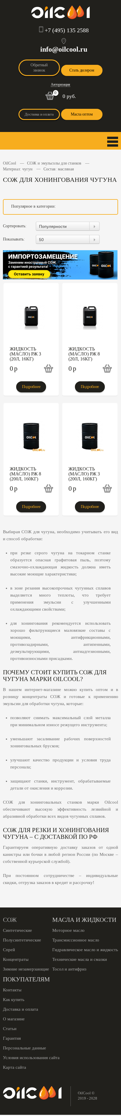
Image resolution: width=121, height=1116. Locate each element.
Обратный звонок (39, 67)
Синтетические (17, 930)
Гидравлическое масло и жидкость (85, 949)
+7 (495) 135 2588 (67, 30)
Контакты (12, 990)
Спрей (9, 949)
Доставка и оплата (39, 114)
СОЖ (10, 919)
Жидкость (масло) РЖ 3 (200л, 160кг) (84, 473)
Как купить (13, 999)
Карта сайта (14, 1067)
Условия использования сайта (31, 1057)
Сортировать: (14, 226)
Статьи (9, 1028)
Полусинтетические (22, 940)
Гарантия (12, 1038)
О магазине (14, 1019)
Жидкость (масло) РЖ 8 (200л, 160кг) (25, 473)
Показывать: (14, 239)
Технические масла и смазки (79, 959)
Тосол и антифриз (69, 969)
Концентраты (15, 959)
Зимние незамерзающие (26, 969)
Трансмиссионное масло (75, 940)
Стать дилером (81, 70)
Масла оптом (82, 114)
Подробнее (31, 387)
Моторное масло (68, 930)
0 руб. (69, 96)
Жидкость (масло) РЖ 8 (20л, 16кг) (84, 353)
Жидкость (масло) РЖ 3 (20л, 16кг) (25, 353)
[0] (50, 98)
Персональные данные (24, 1048)
